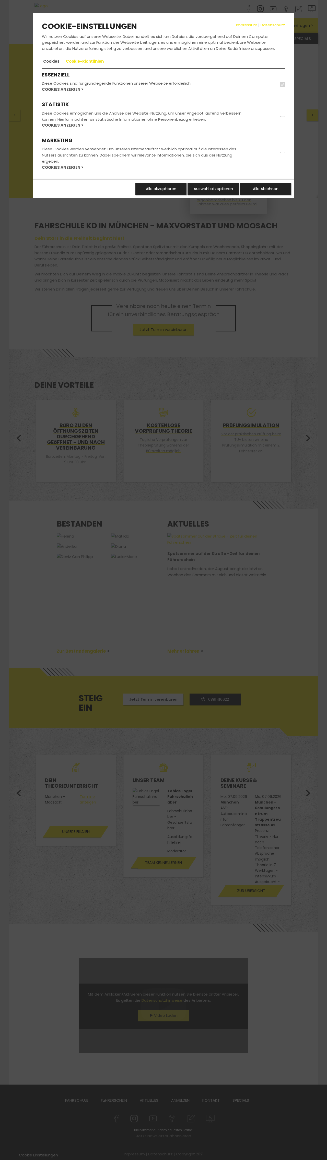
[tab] (51, 61)
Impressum (246, 25)
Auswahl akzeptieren (213, 188)
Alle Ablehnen (265, 188)
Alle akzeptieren (161, 188)
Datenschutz (273, 25)
